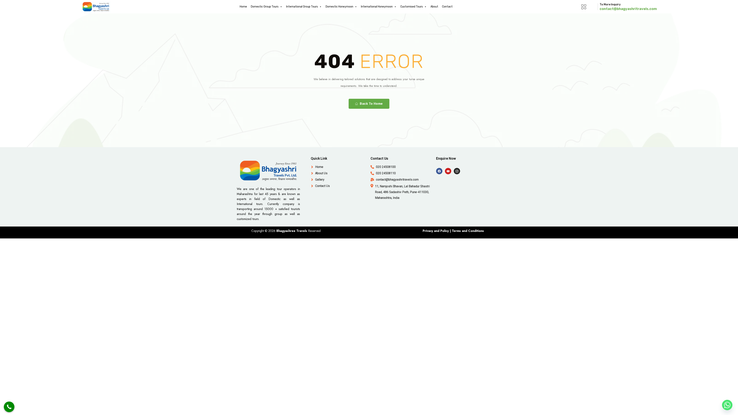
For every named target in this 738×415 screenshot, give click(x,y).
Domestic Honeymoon (339, 6)
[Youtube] (448, 171)
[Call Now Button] (9, 407)
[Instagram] (457, 171)
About (434, 6)
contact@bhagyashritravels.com (628, 9)
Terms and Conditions (468, 231)
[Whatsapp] (727, 405)
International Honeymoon (377, 6)
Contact (447, 6)
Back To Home (371, 103)
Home (243, 6)
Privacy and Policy (436, 231)
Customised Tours (411, 6)
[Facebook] (439, 171)
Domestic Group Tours (264, 6)
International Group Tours (302, 6)
